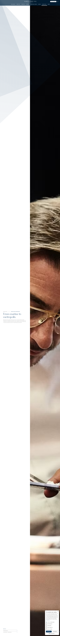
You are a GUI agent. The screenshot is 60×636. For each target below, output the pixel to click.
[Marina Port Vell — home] (30, 1)
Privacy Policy (48, 620)
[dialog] (52, 622)
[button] (13, 4)
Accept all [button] (49, 631)
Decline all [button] (55, 631)
